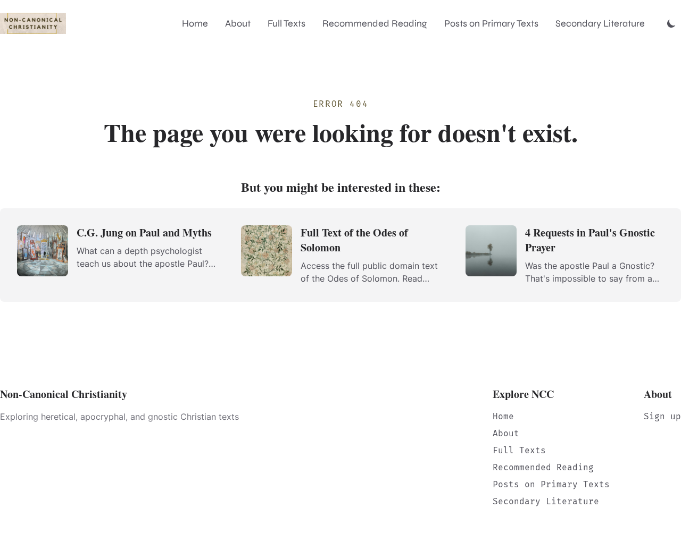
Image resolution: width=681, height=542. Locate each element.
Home (195, 23)
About (238, 23)
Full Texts (286, 23)
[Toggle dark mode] (671, 23)
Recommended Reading (374, 23)
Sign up (662, 416)
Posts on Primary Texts (491, 23)
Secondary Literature (600, 23)
